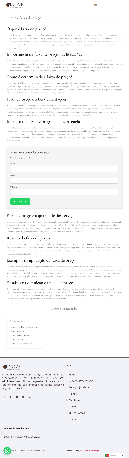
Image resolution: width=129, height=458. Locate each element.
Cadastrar (20, 201)
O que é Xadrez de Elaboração (21, 335)
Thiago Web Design (90, 450)
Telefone (13, 187)
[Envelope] (23, 396)
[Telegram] (16, 396)
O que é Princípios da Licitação (22, 343)
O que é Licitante (17, 339)
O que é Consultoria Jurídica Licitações (25, 327)
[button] (95, 5)
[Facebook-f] (10, 396)
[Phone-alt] (29, 396)
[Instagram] (4, 396)
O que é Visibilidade (18, 331)
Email (13, 175)
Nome (12, 164)
